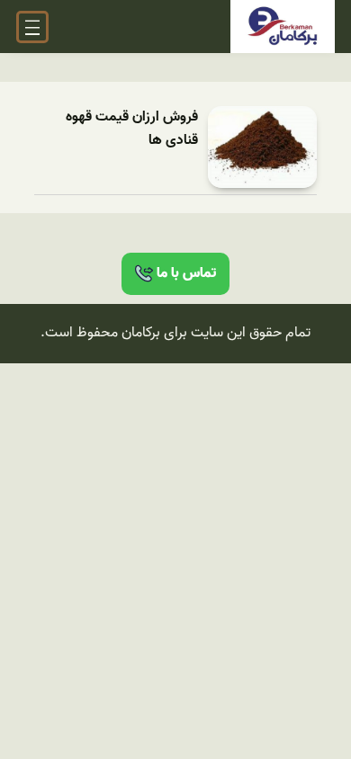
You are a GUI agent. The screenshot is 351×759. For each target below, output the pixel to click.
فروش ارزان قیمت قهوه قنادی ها (132, 129)
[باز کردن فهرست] (32, 27)
